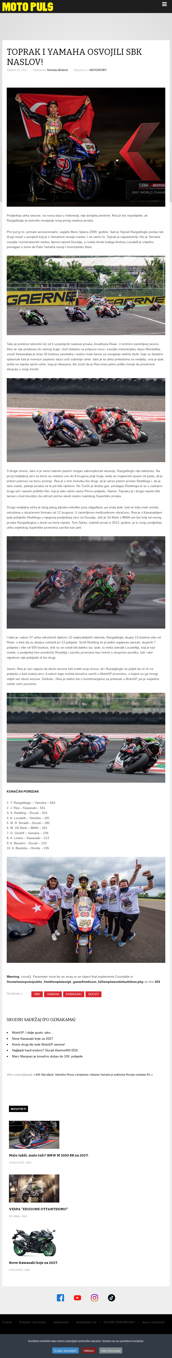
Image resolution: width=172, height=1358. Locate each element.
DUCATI (93, 994)
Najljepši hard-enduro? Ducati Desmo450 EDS (45, 1050)
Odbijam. (89, 1350)
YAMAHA (53, 994)
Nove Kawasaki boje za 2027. (33, 1038)
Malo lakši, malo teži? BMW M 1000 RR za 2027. (49, 1155)
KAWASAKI (74, 994)
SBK (37, 994)
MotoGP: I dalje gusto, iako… (33, 1032)
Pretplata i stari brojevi (32, 1322)
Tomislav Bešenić (57, 70)
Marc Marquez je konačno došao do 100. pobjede (47, 1056)
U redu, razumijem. (65, 1350)
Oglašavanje (61, 1322)
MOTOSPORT (98, 70)
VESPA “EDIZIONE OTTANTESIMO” (38, 1209)
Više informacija (110, 1350)
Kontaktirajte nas (86, 1322)
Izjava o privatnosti (153, 1322)
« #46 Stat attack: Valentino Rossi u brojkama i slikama (66, 1074)
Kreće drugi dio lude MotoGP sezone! (38, 1044)
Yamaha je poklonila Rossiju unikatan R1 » (126, 1074)
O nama (7, 1322)
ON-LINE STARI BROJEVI (119, 1322)
